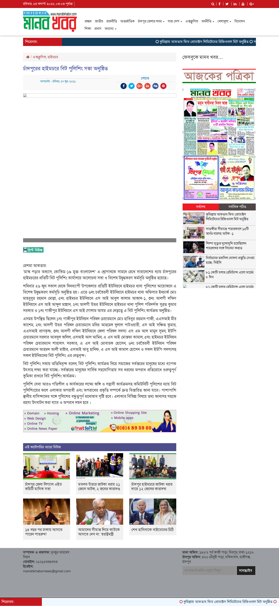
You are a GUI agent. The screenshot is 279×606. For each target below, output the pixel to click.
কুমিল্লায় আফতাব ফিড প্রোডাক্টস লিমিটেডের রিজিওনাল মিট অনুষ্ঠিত (191, 41)
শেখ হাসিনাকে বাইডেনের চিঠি (152, 529)
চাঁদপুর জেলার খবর (150, 21)
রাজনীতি (111, 21)
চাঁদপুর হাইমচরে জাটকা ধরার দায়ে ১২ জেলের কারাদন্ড (151, 487)
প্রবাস (97, 28)
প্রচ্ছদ (88, 21)
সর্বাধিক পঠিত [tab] (237, 207)
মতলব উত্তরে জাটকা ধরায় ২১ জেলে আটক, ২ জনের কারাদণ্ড (99, 487)
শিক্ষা (88, 28)
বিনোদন (239, 21)
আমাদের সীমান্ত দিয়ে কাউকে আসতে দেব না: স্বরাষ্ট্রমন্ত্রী (99, 532)
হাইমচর (53, 57)
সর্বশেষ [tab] (200, 207)
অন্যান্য (109, 28)
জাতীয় (99, 21)
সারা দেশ (174, 21)
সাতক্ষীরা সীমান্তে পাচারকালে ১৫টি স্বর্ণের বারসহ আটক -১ (227, 231)
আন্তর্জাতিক (127, 21)
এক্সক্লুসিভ (191, 21)
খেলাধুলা (223, 21)
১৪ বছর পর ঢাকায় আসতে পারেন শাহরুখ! (43, 532)
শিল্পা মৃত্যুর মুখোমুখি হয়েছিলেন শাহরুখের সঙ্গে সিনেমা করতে (226, 245)
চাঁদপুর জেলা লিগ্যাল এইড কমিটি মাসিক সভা (43, 487)
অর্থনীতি (206, 21)
